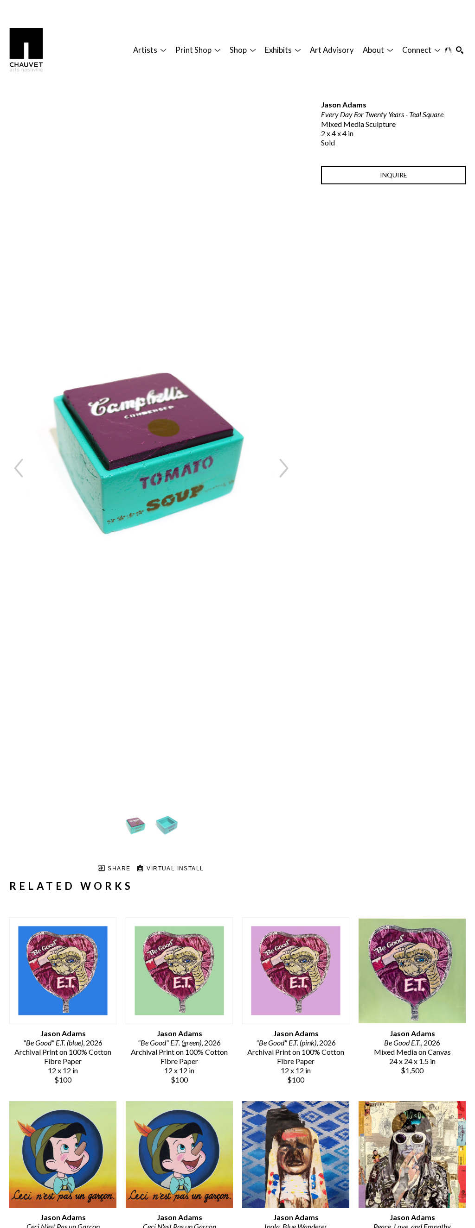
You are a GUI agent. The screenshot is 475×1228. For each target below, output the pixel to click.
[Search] (459, 50)
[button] (149, 50)
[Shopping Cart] (448, 50)
